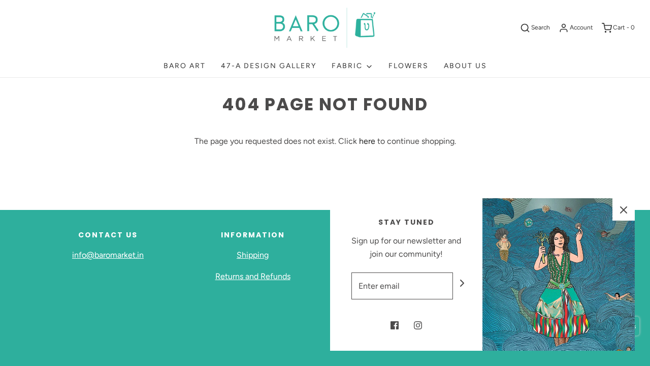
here (367, 141)
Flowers (408, 66)
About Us (465, 66)
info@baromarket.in (108, 255)
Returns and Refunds (252, 276)
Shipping (253, 255)
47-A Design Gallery (268, 66)
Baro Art (185, 66)
